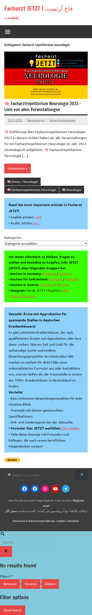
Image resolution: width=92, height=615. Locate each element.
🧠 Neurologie (71, 189)
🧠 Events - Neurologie (22, 181)
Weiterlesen (16, 168)
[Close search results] (6, 551)
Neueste (31, 584)
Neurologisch (36, 120)
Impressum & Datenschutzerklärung (34, 520)
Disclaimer (73, 520)
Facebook (49, 273)
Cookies (60, 520)
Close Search (12, 610)
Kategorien (12, 237)
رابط (37, 223)
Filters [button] (11, 576)
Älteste (50, 584)
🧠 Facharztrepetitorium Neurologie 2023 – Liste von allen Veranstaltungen (42, 106)
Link (38, 217)
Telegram (65, 273)
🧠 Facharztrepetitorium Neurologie (31, 189)
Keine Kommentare (62, 120)
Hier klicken (70, 428)
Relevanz (9, 584)
